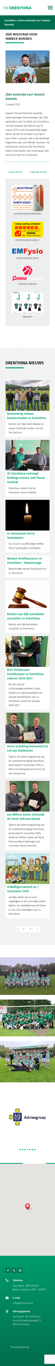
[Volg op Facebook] (8, 1270)
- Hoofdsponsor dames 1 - (27, 240)
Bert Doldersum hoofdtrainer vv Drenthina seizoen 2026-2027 (25, 674)
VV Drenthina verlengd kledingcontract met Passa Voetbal (26, 478)
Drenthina (10, 20)
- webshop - (27, 317)
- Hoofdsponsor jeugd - (27, 258)
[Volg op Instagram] (20, 1270)
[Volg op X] (14, 1270)
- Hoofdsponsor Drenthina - (28, 214)
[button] (20, 1149)
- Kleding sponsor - (27, 284)
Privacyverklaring (19, 1347)
